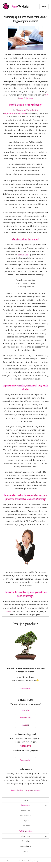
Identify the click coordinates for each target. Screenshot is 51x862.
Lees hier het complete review (25, 790)
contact (7, 611)
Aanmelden (25, 688)
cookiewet (23, 255)
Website (26, 710)
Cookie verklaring (27, 861)
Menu (44, 6)
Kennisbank (25, 846)
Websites (25, 810)
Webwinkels (25, 815)
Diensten (25, 805)
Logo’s (26, 821)
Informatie (25, 836)
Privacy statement (39, 861)
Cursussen (26, 826)
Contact (25, 851)
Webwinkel (25, 717)
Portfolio (26, 841)
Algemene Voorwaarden (14, 861)
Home (25, 800)
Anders (25, 725)
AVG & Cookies (25, 831)
